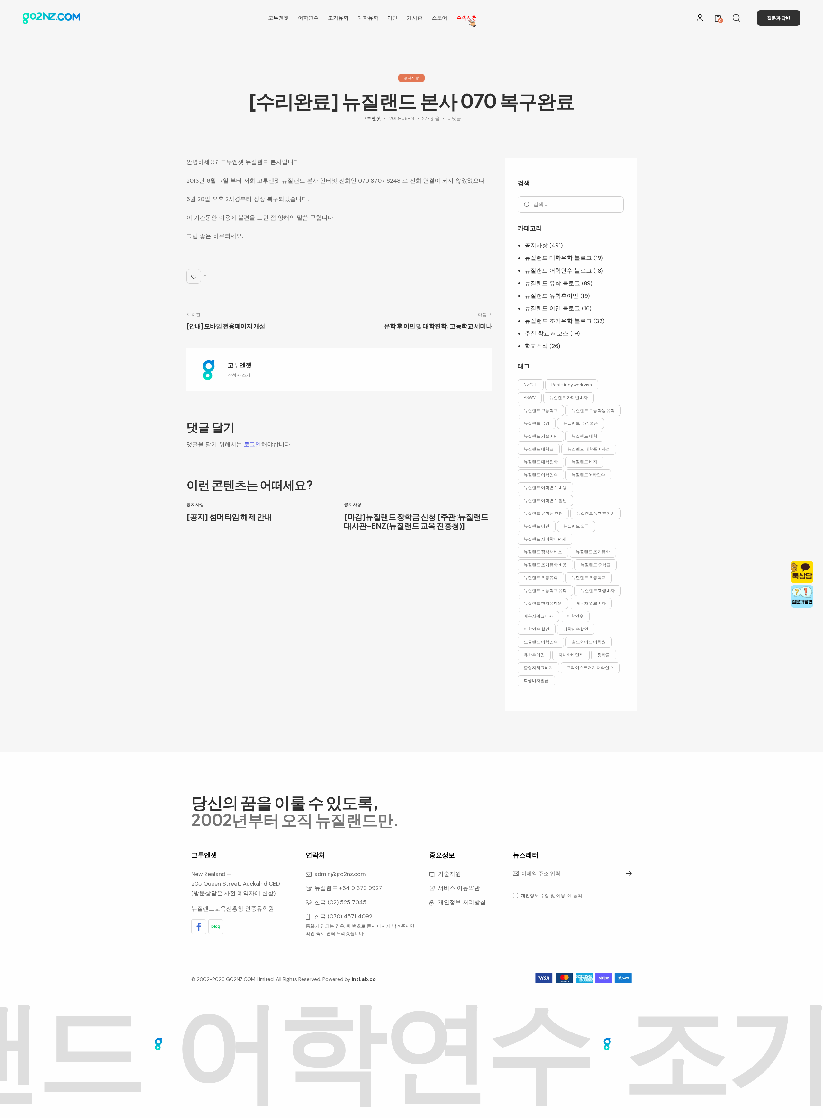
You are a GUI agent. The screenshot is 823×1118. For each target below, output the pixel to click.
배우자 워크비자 (591, 603)
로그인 (252, 444)
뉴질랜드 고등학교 (541, 410)
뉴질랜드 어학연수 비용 (545, 487)
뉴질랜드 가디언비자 (568, 397)
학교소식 (536, 346)
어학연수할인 (575, 629)
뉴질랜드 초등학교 (589, 577)
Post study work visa (571, 384)
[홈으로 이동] (51, 18)
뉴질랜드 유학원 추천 (543, 513)
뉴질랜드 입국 (576, 526)
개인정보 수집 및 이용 (543, 895)
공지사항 (411, 78)
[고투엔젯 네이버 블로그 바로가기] (215, 926)
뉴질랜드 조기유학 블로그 (558, 321)
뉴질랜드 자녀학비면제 (545, 538)
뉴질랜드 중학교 (595, 564)
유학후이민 (534, 654)
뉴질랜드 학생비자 (598, 590)
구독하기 (627, 873)
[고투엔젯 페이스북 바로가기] (198, 926)
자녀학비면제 (570, 654)
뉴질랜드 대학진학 (541, 461)
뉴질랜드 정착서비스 (543, 551)
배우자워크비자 (538, 616)
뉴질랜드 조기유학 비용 (545, 564)
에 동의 (551, 895)
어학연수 (575, 616)
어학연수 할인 (536, 629)
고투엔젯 (239, 364)
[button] (196, 276)
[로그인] (700, 18)
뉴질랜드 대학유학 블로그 (558, 258)
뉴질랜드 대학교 (539, 448)
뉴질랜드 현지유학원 (543, 603)
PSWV (530, 397)
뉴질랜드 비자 (584, 461)
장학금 (603, 654)
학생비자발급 (536, 680)
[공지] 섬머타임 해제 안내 (229, 516)
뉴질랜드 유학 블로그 (552, 283)
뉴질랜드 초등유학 (541, 577)
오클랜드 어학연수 (541, 641)
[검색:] (571, 204)
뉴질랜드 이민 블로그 (552, 309)
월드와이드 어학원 (589, 641)
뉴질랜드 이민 (536, 526)
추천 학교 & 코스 (547, 334)
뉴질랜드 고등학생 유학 (593, 410)
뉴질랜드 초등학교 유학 (545, 590)
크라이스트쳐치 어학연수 (590, 667)
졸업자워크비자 (538, 667)
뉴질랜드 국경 (536, 423)
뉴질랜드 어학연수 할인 (545, 500)
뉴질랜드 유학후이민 (552, 296)
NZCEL (531, 384)
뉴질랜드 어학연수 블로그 (558, 271)
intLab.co (364, 979)
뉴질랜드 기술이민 (541, 436)
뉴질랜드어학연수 (588, 474)
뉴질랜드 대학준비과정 (588, 448)
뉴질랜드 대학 (584, 436)
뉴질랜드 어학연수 (541, 474)
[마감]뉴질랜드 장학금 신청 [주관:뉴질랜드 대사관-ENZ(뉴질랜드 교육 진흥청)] (416, 521)
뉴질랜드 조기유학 (593, 551)
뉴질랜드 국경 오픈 (580, 423)
